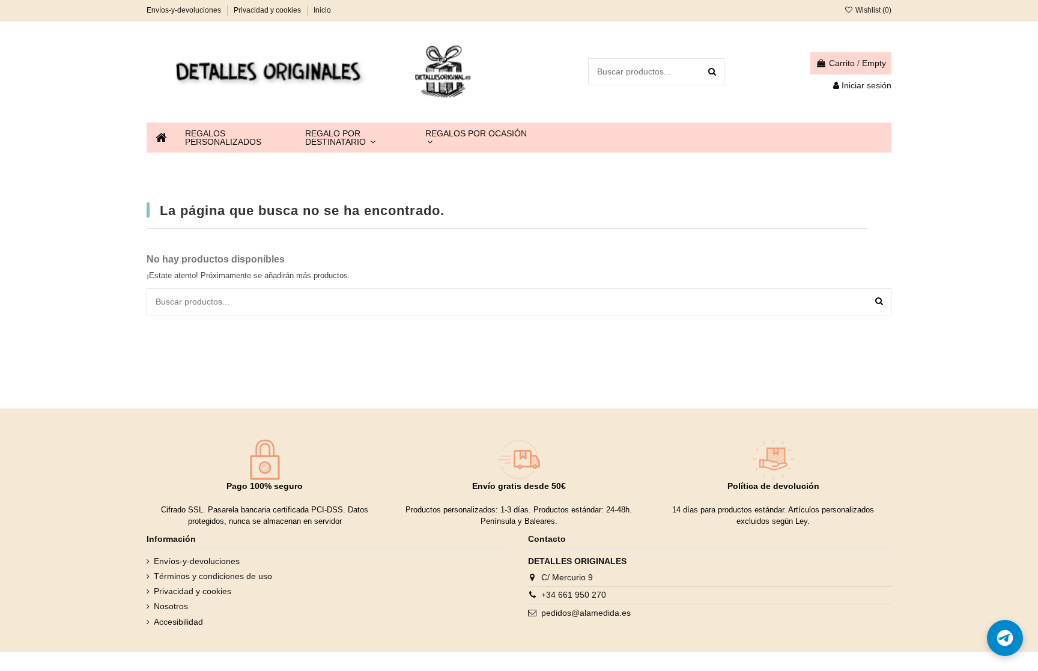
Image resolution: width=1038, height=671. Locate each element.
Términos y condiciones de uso (213, 576)
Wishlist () (872, 10)
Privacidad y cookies (268, 10)
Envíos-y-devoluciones (185, 10)
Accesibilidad (178, 622)
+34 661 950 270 (573, 595)
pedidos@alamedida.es (586, 613)
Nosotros (171, 606)
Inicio (322, 10)
